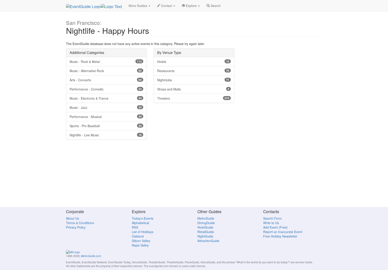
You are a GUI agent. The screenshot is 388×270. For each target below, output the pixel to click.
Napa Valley (140, 245)
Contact (166, 5)
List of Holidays (142, 231)
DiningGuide (206, 223)
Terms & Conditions (80, 223)
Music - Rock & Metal (106, 61)
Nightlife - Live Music (106, 135)
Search (215, 5)
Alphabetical (140, 223)
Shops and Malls (193, 89)
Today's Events (142, 218)
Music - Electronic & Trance (106, 98)
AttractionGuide (208, 240)
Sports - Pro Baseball (106, 126)
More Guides (138, 5)
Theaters (193, 98)
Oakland (138, 236)
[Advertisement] (194, 175)
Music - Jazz (106, 107)
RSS (135, 227)
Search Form (272, 218)
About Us (72, 218)
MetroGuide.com (91, 256)
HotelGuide (205, 227)
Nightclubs (193, 80)
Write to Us (271, 223)
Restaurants (193, 71)
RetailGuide (205, 231)
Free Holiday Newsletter (280, 236)
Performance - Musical (106, 116)
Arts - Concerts (106, 80)
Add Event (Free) (275, 227)
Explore (191, 5)
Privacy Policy (76, 227)
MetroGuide (205, 218)
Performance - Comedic (106, 89)
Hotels (193, 61)
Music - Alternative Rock (106, 71)
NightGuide (205, 236)
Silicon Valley (141, 240)
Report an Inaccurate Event (282, 231)
